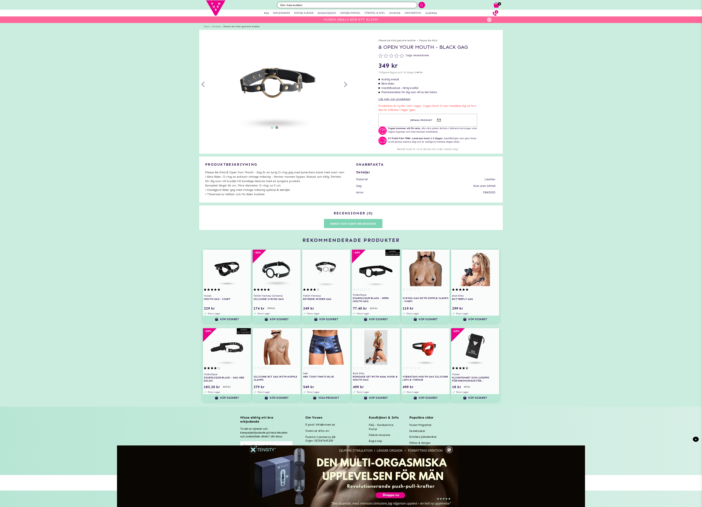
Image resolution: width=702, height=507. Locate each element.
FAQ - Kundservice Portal (381, 427)
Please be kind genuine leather (241, 26)
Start (207, 26)
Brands (216, 26)
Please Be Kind (428, 40)
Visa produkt (328, 397)
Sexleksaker (417, 431)
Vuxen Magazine (420, 425)
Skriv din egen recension (353, 223)
